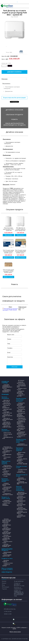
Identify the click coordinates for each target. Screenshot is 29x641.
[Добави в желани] (6, 46)
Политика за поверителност (18, 588)
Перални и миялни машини (21, 426)
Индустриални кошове (6, 469)
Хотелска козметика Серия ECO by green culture (22, 508)
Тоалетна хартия (8, 434)
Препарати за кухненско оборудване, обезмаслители (21, 415)
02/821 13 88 (7, 614)
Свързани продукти (14, 114)
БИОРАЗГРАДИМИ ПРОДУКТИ (7, 549)
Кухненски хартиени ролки (21, 382)
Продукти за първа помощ (6, 497)
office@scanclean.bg (9, 609)
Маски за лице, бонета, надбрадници (21, 453)
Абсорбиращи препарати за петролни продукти (21, 433)
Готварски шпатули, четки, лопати (6, 484)
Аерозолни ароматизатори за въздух (21, 479)
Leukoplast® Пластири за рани (6, 501)
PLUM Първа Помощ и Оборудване (6, 504)
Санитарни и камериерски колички (22, 444)
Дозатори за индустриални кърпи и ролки (7, 419)
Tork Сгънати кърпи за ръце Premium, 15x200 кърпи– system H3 (8, 251)
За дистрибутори (19, 581)
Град (8, 343)
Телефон (9, 348)
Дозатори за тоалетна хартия (6, 403)
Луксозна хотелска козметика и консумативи (20, 488)
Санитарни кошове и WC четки (7, 412)
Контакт (4, 581)
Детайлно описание (14, 110)
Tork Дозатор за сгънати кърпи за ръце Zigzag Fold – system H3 (20, 229)
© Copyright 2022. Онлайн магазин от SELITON (14, 638)
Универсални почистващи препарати (21, 404)
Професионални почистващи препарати (21, 400)
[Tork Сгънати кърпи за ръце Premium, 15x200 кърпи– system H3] (8, 243)
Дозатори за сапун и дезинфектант (6, 406)
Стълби (5, 476)
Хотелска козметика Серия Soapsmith (6, 525)
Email (8, 352)
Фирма (9, 339)
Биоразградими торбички (6, 553)
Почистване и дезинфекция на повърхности (6, 390)
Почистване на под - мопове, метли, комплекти (7, 448)
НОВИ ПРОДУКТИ (7, 572)
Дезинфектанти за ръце (7, 438)
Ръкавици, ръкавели (20, 457)
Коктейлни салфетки (5, 561)
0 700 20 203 (7, 611)
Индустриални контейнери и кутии (7, 466)
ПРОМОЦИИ (5, 394)
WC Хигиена (21, 380)
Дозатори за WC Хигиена (7, 410)
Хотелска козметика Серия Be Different (22, 512)
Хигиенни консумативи (6, 430)
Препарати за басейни (21, 436)
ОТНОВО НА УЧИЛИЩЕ (5, 382)
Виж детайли (8, 235)
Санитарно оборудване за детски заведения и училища (7, 386)
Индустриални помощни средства (6, 462)
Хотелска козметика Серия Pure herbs (21, 504)
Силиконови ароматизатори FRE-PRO (22, 483)
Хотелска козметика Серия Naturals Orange (6, 532)
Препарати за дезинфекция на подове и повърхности (21, 422)
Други (5, 458)
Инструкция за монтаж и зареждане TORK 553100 (10, 309)
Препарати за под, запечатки (21, 407)
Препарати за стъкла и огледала (21, 419)
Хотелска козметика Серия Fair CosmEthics (6, 528)
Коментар (10, 357)
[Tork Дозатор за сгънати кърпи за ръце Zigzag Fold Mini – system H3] (14, 30)
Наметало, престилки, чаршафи (22, 463)
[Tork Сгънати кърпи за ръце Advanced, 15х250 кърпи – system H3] (20, 243)
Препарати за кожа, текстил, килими (21, 429)
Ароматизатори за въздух (21, 475)
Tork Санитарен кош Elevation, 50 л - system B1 (8, 229)
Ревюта (14, 119)
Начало (4, 583)
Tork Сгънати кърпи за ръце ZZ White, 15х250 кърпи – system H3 (8, 271)
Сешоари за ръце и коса (21, 467)
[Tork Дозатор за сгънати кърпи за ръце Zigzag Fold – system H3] (20, 221)
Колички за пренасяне (5, 471)
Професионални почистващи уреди (21, 441)
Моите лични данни (15, 631)
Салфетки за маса (7, 558)
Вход (3, 585)
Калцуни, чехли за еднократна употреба (22, 460)
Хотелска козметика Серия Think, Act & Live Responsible (6, 520)
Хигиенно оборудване (5, 397)
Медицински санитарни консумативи (20, 392)
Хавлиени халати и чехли (7, 542)
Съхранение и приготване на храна (7, 494)
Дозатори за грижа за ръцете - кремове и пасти (6, 423)
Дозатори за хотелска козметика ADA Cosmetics (22, 493)
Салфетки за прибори (6, 565)
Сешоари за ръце (22, 469)
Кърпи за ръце (7, 432)
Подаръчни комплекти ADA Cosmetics (6, 539)
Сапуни (5, 435)
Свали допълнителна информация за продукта (14, 124)
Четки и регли (7, 457)
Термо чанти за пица (6, 491)
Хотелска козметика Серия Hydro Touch (21, 501)
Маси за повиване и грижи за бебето (7, 569)
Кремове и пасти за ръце (21, 389)
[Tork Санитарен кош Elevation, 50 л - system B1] (8, 221)
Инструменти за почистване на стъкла (7, 452)
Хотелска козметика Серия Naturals (21, 516)
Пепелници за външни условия (6, 474)
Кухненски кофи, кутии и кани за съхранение (7, 488)
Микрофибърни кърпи (6, 455)
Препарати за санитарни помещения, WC (21, 410)
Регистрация (5, 587)
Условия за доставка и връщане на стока (19, 584)
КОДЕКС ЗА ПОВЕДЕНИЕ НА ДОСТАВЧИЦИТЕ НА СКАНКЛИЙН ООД (19, 593)
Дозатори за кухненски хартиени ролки (7, 415)
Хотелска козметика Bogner (6, 536)
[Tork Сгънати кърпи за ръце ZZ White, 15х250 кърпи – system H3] (8, 264)
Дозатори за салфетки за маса (6, 426)
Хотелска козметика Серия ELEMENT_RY (6, 545)
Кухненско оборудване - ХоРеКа (6, 480)
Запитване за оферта (14, 129)
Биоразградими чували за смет (6, 555)
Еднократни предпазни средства (19, 449)
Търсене (4, 589)
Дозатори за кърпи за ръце (6, 401)
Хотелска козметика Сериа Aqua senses (21, 497)
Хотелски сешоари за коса (21, 472)
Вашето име (10, 334)
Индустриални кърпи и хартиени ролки (21, 385)
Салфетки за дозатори (21, 395)
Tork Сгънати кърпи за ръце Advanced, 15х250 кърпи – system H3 (20, 251)
